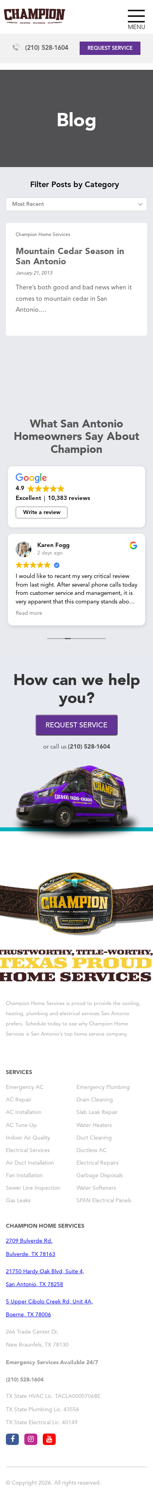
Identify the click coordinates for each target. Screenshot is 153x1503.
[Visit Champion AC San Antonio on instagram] (30, 1439)
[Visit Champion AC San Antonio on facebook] (12, 1439)
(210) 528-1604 (46, 48)
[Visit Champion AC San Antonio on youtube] (49, 1439)
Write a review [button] (41, 512)
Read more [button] (29, 613)
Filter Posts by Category (74, 185)
